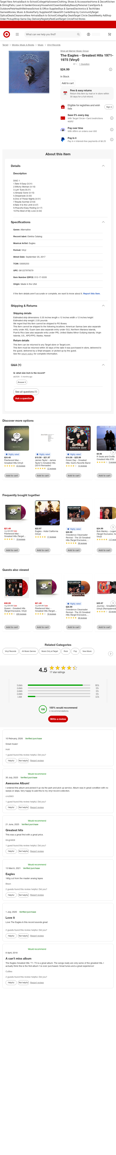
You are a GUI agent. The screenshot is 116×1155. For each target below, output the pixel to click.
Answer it (22, 382)
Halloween (51, 1)
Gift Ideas (54, 12)
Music (41, 45)
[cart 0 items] (109, 34)
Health (18, 8)
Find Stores (79, 18)
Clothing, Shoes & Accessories (73, 1)
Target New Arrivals (10, 1)
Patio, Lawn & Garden (20, 5)
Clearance (19, 15)
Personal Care (85, 5)
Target (5, 45)
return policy (27, 353)
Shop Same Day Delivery (27, 18)
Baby (67, 5)
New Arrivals (32, 15)
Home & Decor (98, 1)
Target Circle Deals (84, 15)
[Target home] (6, 34)
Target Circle (66, 18)
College (41, 1)
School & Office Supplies (45, 8)
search (78, 34)
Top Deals (69, 15)
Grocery (36, 5)
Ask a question (23, 398)
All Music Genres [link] (29, 651)
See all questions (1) (26, 391)
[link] (68, 64)
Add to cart (68, 83)
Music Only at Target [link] (50, 651)
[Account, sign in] (94, 34)
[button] (68, 64)
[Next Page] (113, 452)
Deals (11, 15)
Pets (12, 8)
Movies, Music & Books (20, 12)
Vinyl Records (53, 45)
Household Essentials (52, 5)
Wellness (27, 8)
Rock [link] (66, 651)
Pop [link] (75, 651)
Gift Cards (64, 12)
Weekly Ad (100, 15)
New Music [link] (87, 651)
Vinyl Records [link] (10, 651)
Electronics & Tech (84, 8)
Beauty (74, 5)
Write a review (58, 719)
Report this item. (91, 293)
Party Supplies (41, 12)
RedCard (54, 18)
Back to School (29, 1)
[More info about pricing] (111, 69)
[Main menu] (17, 34)
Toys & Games (66, 8)
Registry (45, 18)
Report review (37, 760)
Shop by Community (81, 12)
